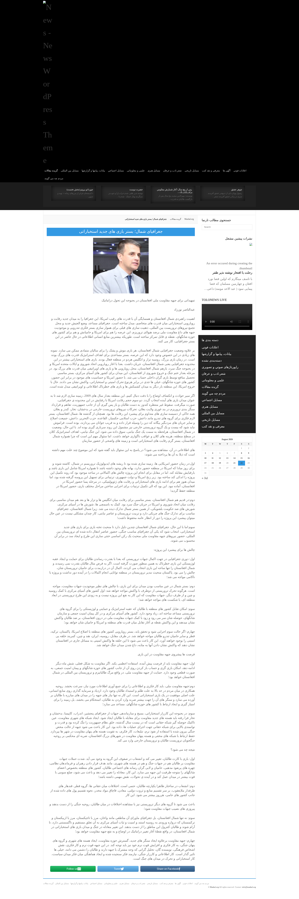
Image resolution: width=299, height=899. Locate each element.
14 (234, 458)
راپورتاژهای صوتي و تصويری (220, 367)
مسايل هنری (154, 170)
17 (205, 463)
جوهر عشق (236, 189)
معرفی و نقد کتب (211, 170)
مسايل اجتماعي (116, 170)
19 (220, 463)
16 (249, 458)
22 (242, 463)
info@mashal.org (249, 887)
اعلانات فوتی (239, 170)
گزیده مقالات (51, 170)
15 (242, 458)
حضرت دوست (136, 189)
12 (220, 458)
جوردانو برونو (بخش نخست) (80, 189)
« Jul (205, 478)
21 (234, 463)
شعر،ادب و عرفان (172, 170)
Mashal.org (189, 219)
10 (205, 458)
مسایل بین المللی (70, 170)
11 (213, 458)
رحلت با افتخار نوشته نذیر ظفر (232, 272)
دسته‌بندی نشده (212, 360)
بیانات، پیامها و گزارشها (93, 170)
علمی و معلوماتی (136, 170)
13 (227, 458)
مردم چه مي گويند (53, 178)
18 (213, 463)
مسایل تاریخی (192, 170)
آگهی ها (226, 170)
